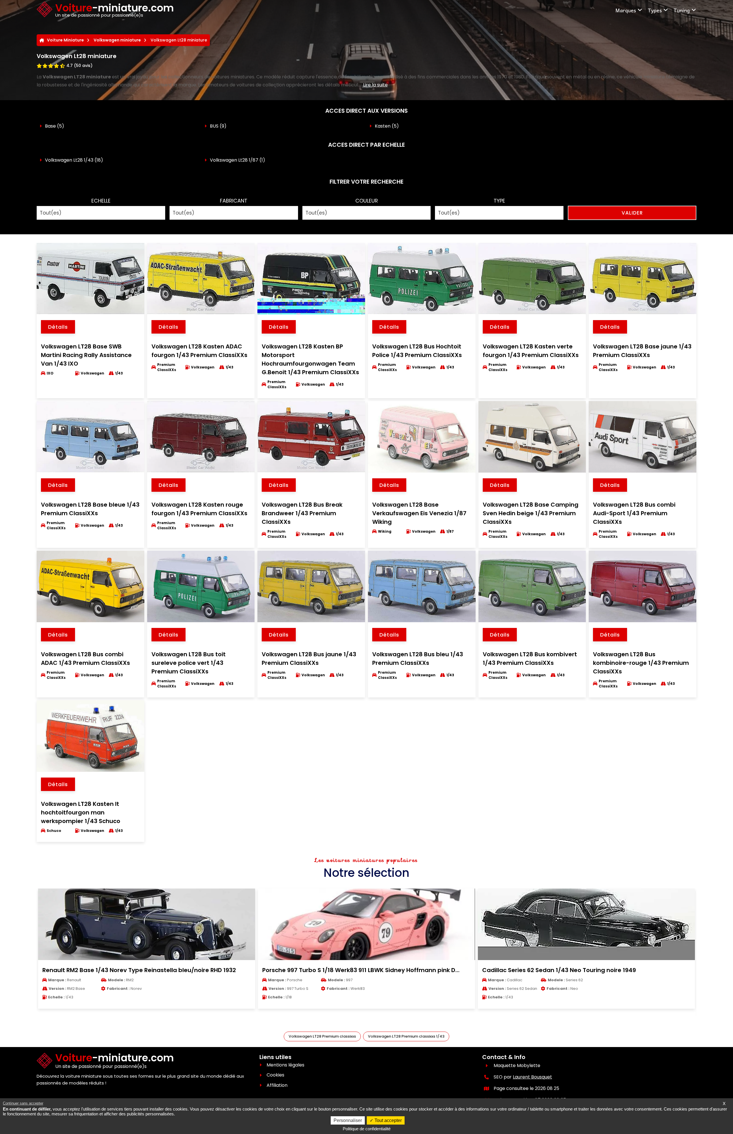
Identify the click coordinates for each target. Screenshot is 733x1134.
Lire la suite (375, 85)
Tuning (681, 10)
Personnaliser (348, 1120)
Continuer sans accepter (23, 1103)
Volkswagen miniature (117, 40)
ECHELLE (101, 200)
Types (655, 10)
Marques (625, 10)
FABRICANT (233, 200)
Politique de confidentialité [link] (367, 1128)
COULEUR (366, 200)
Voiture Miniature (65, 40)
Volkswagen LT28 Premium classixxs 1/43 (406, 1036)
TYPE (499, 200)
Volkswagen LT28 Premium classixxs (322, 1036)
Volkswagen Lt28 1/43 (69, 160)
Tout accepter (387, 1120)
